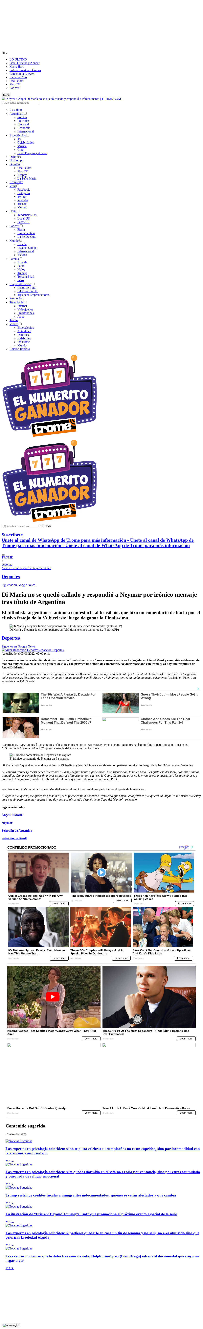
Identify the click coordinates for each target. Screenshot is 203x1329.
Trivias (14, 320)
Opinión (15, 164)
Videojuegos (25, 309)
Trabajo (22, 273)
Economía (23, 128)
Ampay (22, 175)
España (22, 244)
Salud (21, 266)
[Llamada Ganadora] (50, 437)
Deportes (15, 156)
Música (22, 146)
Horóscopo (16, 160)
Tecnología (16, 302)
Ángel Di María (12, 815)
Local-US (23, 218)
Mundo (14, 240)
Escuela (22, 262)
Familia (14, 258)
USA (13, 211)
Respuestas (16, 182)
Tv (19, 139)
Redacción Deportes (51, 650)
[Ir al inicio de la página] (11, 1325)
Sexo (20, 280)
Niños (21, 269)
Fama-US (23, 222)
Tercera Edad (25, 276)
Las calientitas (26, 233)
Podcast (14, 88)
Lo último (16, 109)
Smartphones (25, 313)
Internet (22, 306)
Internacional (25, 131)
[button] (44, 526)
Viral (13, 186)
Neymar (7, 822)
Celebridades (25, 142)
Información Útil (27, 291)
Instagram (23, 193)
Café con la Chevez (22, 73)
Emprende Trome (20, 284)
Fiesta (21, 229)
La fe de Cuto (18, 77)
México (22, 255)
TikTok (22, 203)
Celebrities (24, 338)
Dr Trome (23, 342)
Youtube (22, 200)
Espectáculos (18, 135)
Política (22, 117)
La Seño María (26, 178)
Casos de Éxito (26, 287)
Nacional (23, 124)
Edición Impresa (20, 349)
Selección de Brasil (14, 838)
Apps (20, 316)
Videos (14, 324)
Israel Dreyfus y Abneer (24, 63)
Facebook (23, 189)
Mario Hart (16, 66)
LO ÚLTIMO (18, 59)
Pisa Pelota (16, 80)
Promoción (16, 298)
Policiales (23, 120)
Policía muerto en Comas (25, 70)
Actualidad (16, 113)
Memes (22, 207)
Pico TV (15, 84)
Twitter (21, 196)
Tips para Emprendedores (33, 294)
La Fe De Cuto (26, 236)
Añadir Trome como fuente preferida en (26, 568)
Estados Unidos (27, 247)
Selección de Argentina (17, 830)
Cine (20, 149)
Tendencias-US (27, 215)
